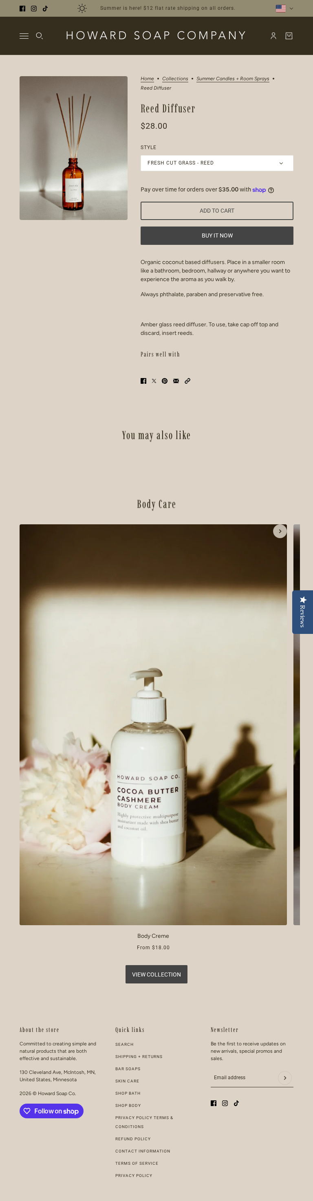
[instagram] (33, 8)
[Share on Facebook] (143, 380)
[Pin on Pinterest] (164, 380)
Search (124, 1044)
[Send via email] (176, 380)
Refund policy (133, 1139)
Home (147, 78)
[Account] (273, 35)
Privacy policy (133, 1175)
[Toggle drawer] (24, 36)
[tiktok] (45, 8)
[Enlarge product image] (74, 148)
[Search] (39, 35)
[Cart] (288, 35)
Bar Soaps (128, 1069)
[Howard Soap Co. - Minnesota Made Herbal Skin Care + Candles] (156, 36)
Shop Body (128, 1105)
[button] (187, 380)
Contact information (142, 1151)
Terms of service (137, 1163)
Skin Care (127, 1081)
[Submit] (285, 1078)
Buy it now (217, 235)
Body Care (156, 504)
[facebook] (22, 8)
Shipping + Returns (139, 1056)
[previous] (33, 531)
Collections (175, 78)
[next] (280, 531)
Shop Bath (128, 1093)
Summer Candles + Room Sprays (232, 78)
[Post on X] (154, 381)
